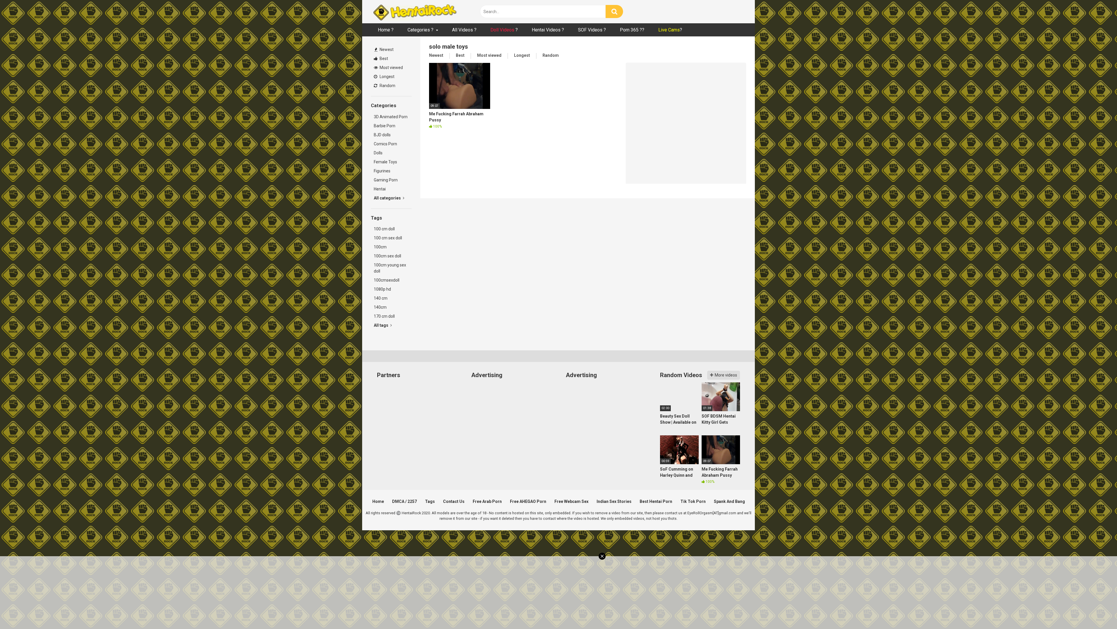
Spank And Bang (729, 501)
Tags (430, 501)
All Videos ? (464, 30)
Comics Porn (385, 144)
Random (387, 85)
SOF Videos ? (592, 30)
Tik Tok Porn (693, 501)
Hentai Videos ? (548, 30)
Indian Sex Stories (614, 501)
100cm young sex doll (390, 268)
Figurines (382, 171)
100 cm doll (384, 229)
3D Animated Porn (391, 116)
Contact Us (454, 501)
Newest (386, 49)
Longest (386, 76)
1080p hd (382, 289)
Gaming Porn (386, 180)
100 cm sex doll (388, 238)
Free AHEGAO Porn (528, 501)
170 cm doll (384, 316)
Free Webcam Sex (571, 501)
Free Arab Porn (487, 501)
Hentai (380, 189)
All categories (388, 198)
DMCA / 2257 (404, 501)
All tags (381, 325)
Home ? (386, 30)
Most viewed (391, 67)
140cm (380, 307)
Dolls (378, 153)
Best (383, 58)
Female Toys (385, 162)
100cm (380, 247)
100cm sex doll (387, 256)
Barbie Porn (384, 125)
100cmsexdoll (386, 280)
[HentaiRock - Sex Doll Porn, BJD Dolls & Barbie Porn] (414, 11)
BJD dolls (382, 134)
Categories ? (420, 30)
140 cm (380, 298)
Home (378, 501)
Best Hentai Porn (656, 501)
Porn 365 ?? (632, 30)
